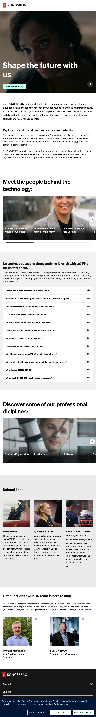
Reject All (61, 712)
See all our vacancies (14, 86)
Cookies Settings (37, 712)
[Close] (92, 701)
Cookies (64, 704)
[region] (48, 707)
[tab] (20, 242)
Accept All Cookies (83, 712)
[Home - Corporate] (15, 5)
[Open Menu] (91, 5)
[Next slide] (92, 219)
